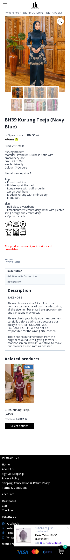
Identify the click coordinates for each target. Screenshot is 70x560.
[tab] (35, 271)
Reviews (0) (14, 281)
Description (14, 271)
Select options (19, 426)
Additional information (22, 276)
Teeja (17, 261)
